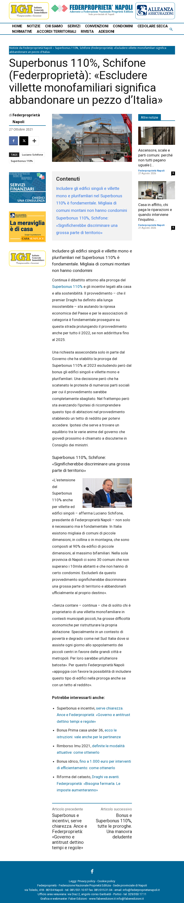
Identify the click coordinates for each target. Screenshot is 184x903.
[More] (34, 140)
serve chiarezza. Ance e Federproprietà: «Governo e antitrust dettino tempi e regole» (93, 715)
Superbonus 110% (22, 161)
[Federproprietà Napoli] (92, 9)
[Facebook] (13, 140)
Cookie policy (106, 881)
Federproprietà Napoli (26, 118)
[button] (171, 30)
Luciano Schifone (32, 154)
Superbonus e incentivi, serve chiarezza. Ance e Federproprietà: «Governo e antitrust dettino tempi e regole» (69, 831)
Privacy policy (86, 881)
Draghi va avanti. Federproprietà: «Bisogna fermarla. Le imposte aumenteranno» (88, 783)
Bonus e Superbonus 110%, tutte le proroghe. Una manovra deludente (114, 826)
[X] (23, 140)
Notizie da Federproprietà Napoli (30, 48)
